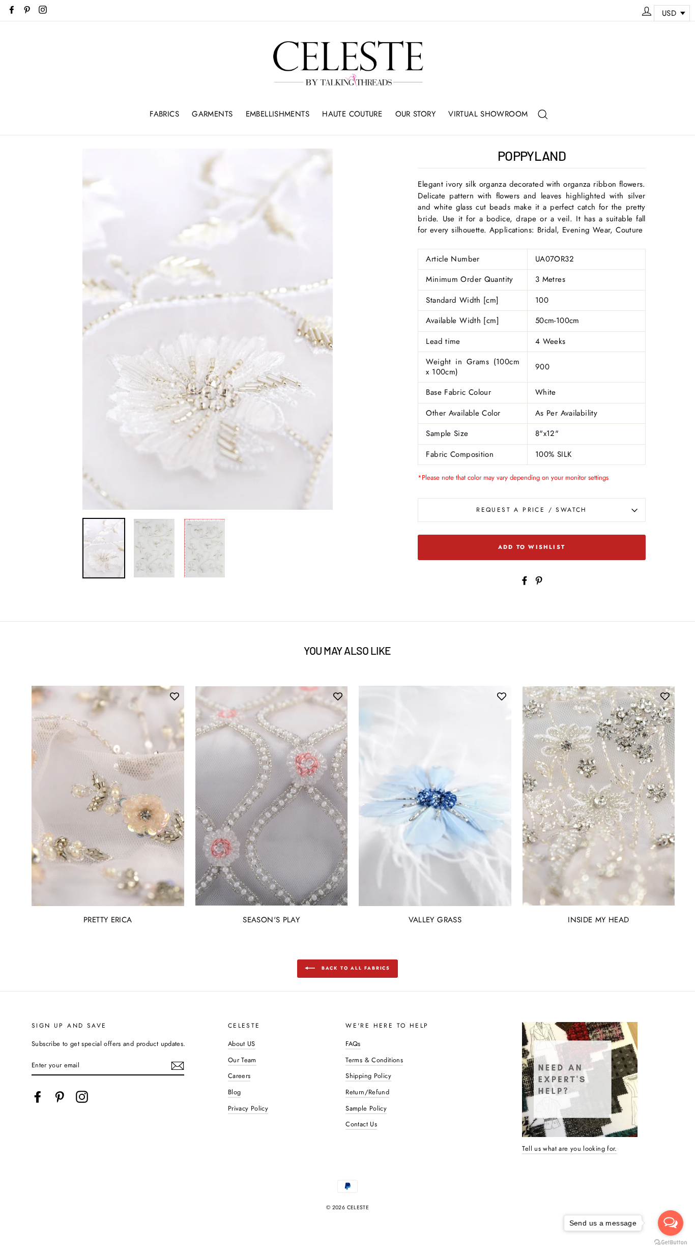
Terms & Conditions (374, 1060)
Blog (234, 1092)
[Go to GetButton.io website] (670, 1242)
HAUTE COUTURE (352, 114)
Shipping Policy (368, 1076)
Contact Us (361, 1124)
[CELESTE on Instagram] (82, 1097)
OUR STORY (415, 114)
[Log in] (646, 9)
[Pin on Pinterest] (538, 580)
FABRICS (164, 114)
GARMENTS (212, 114)
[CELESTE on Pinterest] (59, 1097)
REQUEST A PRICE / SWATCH (531, 509)
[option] (207, 329)
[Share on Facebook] (524, 580)
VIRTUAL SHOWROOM (488, 114)
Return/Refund (367, 1092)
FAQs (353, 1043)
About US (241, 1043)
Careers (239, 1076)
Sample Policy (366, 1108)
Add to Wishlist (531, 547)
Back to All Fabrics (354, 968)
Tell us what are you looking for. (569, 1148)
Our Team (242, 1060)
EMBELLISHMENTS (277, 114)
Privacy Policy (248, 1108)
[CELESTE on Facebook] (38, 1097)
